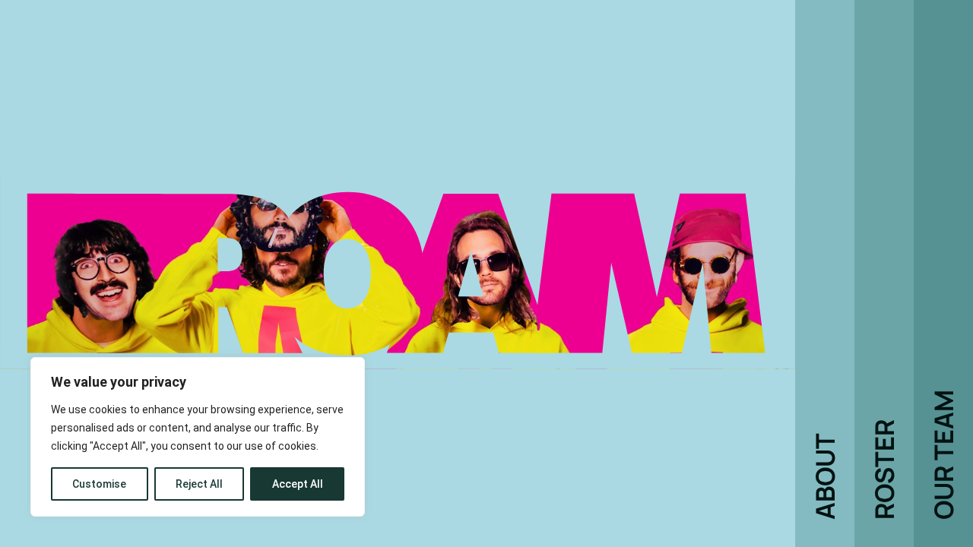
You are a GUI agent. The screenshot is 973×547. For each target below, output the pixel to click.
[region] (197, 437)
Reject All (199, 484)
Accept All (297, 484)
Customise (99, 484)
